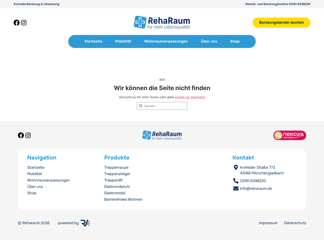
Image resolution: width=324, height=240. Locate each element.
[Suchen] (141, 106)
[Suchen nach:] (162, 106)
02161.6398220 (299, 4)
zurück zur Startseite (190, 97)
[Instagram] (24, 23)
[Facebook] (17, 23)
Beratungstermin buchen (281, 22)
